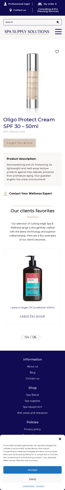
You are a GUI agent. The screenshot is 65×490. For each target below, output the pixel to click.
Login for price (19, 143)
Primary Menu (58, 31)
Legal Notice (28, 486)
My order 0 (50, 4)
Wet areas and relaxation (32, 412)
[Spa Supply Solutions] (32, 32)
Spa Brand (32, 394)
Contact (40, 486)
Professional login (19, 4)
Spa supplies (32, 400)
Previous (23, 337)
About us (32, 366)
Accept (32, 469)
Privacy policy (32, 429)
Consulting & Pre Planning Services (48, 10)
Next (38, 337)
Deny (32, 479)
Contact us (19, 10)
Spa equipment (32, 406)
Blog (33, 372)
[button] (60, 439)
